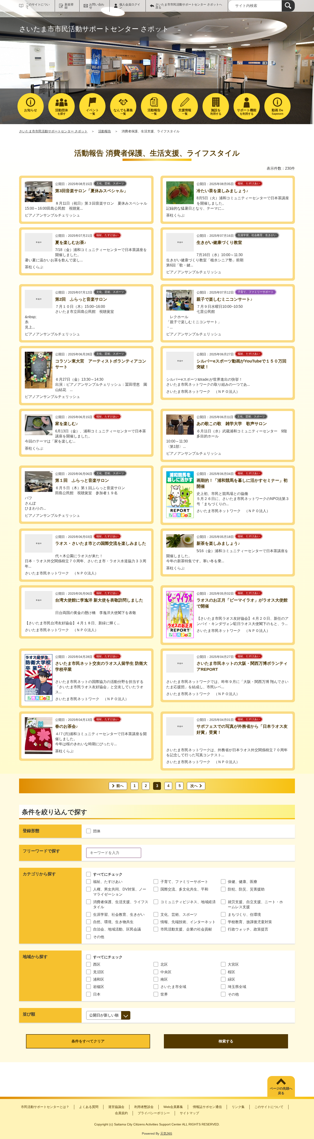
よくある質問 (88, 1107)
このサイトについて (38, 6)
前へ (120, 786)
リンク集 (238, 1107)
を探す (61, 111)
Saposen (277, 111)
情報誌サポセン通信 (207, 1107)
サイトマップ (189, 1113)
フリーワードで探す (41, 851)
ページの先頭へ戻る (281, 1091)
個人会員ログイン (129, 6)
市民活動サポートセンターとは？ (45, 1107)
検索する (226, 1041)
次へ (194, 786)
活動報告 (104, 131)
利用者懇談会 (144, 1107)
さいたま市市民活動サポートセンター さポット (53, 131)
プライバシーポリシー (154, 1113)
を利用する (246, 111)
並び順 (29, 1014)
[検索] (288, 6)
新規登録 (69, 6)
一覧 (92, 111)
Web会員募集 (173, 1107)
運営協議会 (116, 1107)
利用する (215, 111)
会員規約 (121, 1113)
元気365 (166, 1133)
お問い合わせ (96, 6)
